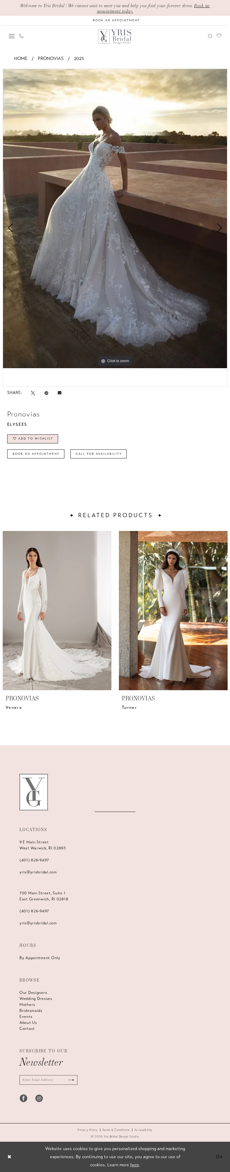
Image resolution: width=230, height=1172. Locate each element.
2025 (79, 58)
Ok (219, 1156)
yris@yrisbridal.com (38, 872)
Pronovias (51, 58)
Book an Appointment (36, 454)
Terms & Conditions (116, 1130)
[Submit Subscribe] (70, 1080)
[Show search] (210, 36)
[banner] (115, 37)
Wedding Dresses (35, 998)
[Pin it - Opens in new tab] (46, 392)
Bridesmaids (31, 1010)
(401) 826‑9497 (34, 860)
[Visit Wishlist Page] (219, 36)
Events (25, 1016)
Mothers (27, 1004)
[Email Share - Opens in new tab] (60, 392)
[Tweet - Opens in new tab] (33, 392)
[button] (12, 36)
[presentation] (57, 610)
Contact (27, 1028)
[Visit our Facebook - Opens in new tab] (23, 1098)
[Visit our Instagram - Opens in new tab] (39, 1098)
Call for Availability (99, 454)
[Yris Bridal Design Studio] (33, 792)
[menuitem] (12, 36)
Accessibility (143, 1130)
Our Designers (33, 992)
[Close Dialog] (9, 1157)
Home (21, 58)
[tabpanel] (115, 218)
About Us (28, 1022)
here (134, 1165)
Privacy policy (88, 1130)
